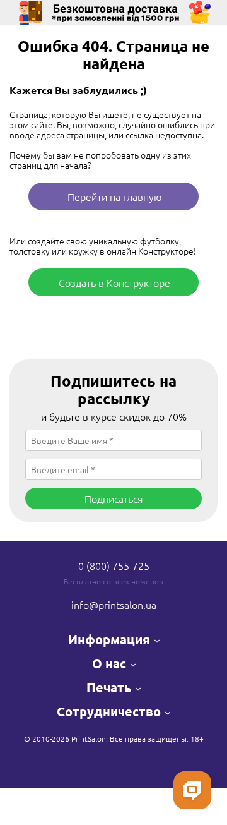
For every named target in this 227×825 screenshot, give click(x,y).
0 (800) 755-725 (113, 565)
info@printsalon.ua (113, 604)
